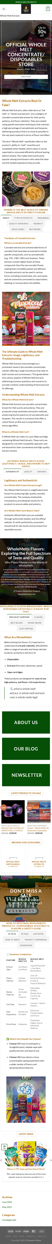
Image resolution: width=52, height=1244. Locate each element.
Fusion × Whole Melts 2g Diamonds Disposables (38, 829)
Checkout (31, 1236)
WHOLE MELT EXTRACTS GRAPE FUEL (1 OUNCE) (12, 829)
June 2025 (7, 1202)
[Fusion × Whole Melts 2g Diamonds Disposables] (39, 811)
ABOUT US (41, 1236)
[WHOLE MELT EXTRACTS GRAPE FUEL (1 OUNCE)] (13, 811)
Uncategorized (9, 1220)
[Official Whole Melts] (26, 9)
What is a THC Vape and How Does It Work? (26, 1169)
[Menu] (3, 9)
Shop (15, 1236)
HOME (8, 1236)
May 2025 (7, 1207)
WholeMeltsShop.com (26, 594)
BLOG (21, 1236)
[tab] (6, 218)
